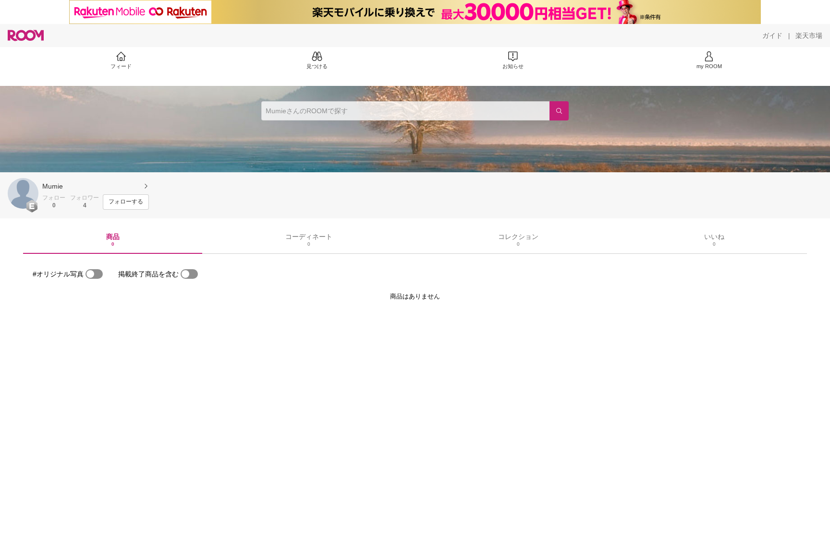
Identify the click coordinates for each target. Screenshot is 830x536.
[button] (23, 193)
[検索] (559, 110)
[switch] (94, 274)
